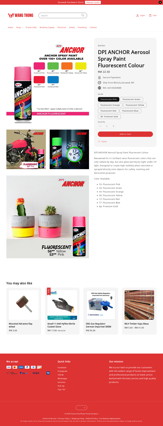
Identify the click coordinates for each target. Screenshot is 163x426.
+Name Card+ (93, 2)
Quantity (101, 122)
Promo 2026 (31, 27)
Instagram (62, 371)
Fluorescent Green (131, 99)
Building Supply (47, 27)
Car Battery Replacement (109, 418)
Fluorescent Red (108, 111)
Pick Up (61, 386)
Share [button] (104, 141)
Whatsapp (62, 378)
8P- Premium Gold (109, 116)
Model (100, 94)
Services (61, 382)
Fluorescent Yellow (135, 105)
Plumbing (82, 27)
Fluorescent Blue (130, 111)
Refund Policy (92, 418)
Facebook (62, 367)
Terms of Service (49, 418)
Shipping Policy (78, 418)
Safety (72, 27)
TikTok (61, 375)
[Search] (83, 15)
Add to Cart (125, 134)
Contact (93, 27)
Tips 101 (61, 389)
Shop (18, 27)
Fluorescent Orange (110, 105)
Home (10, 27)
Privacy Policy (64, 418)
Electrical (62, 27)
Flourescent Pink (109, 99)
